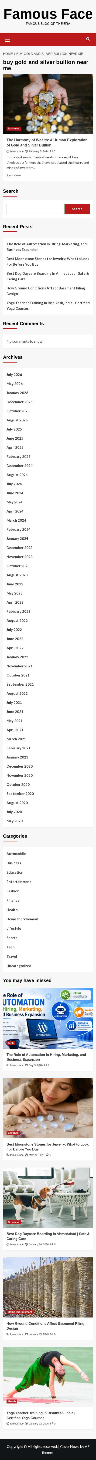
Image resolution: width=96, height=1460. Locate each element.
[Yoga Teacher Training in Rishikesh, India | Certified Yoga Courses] (48, 1377)
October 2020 (18, 784)
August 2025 (17, 420)
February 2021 (19, 748)
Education (15, 872)
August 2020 (17, 803)
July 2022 (14, 629)
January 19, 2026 (39, 1334)
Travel (12, 956)
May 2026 (15, 383)
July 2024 (14, 484)
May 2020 (15, 821)
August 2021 (17, 693)
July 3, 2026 (36, 1065)
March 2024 (16, 520)
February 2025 (19, 456)
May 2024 (15, 502)
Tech (11, 947)
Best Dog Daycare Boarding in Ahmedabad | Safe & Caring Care (48, 276)
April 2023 (15, 602)
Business (13, 128)
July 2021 (14, 702)
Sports (12, 938)
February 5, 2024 (38, 151)
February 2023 (19, 611)
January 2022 (17, 657)
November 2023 (20, 557)
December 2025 (20, 402)
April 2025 (15, 447)
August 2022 (17, 620)
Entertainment (19, 882)
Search (10, 191)
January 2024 (17, 538)
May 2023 (15, 593)
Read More (14, 175)
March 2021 (16, 739)
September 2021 (20, 684)
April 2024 (15, 511)
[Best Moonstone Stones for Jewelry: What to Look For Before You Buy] (48, 1108)
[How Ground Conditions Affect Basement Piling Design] (48, 1287)
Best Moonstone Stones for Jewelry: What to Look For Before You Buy (48, 261)
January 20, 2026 (39, 1244)
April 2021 (15, 730)
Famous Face (48, 14)
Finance (13, 900)
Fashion (13, 891)
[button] (7, 39)
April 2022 (15, 648)
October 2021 (18, 675)
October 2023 (18, 566)
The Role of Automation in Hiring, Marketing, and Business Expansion (47, 247)
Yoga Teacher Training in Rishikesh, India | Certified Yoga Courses (48, 305)
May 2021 (15, 721)
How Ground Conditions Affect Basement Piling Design (46, 291)
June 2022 (15, 639)
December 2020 (20, 766)
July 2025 (14, 429)
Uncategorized (19, 966)
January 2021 (17, 757)
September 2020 (20, 793)
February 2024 (19, 529)
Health (12, 910)
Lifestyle (14, 928)
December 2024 (20, 465)
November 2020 (20, 775)
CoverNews (69, 1446)
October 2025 (18, 411)
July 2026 (14, 374)
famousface (17, 151)
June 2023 (15, 584)
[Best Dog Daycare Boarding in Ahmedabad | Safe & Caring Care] (48, 1198)
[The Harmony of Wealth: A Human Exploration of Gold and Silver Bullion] (48, 104)
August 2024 (17, 475)
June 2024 (15, 493)
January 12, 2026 (39, 1423)
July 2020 (14, 812)
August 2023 (17, 575)
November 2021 (20, 666)
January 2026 (17, 393)
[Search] (88, 39)
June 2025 (15, 438)
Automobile (16, 853)
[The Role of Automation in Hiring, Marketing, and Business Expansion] (48, 1018)
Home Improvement (23, 919)
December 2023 (20, 547)
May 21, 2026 (36, 1155)
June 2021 (15, 711)
